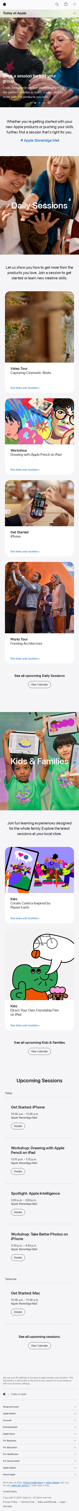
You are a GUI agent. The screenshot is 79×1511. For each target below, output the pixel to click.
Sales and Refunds (47, 1502)
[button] (57, 4)
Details (19, 1126)
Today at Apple (14, 13)
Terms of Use (27, 1502)
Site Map (7, 1506)
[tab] (30, 103)
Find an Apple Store (33, 1482)
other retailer (52, 1482)
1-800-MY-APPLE (19, 1485)
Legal (62, 1502)
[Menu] (74, 4)
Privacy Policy (10, 1502)
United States (10, 1491)
